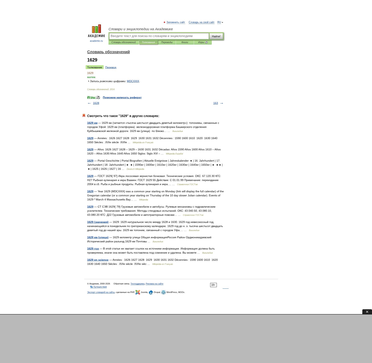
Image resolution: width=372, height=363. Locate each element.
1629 (90, 138)
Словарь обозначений (123, 42)
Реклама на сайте (154, 283)
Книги (185, 42)
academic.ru (96, 41)
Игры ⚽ (203, 42)
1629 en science (97, 259)
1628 (96, 103)
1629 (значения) (97, 222)
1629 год (93, 248)
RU (219, 22)
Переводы (167, 42)
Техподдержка (138, 283)
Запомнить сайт (176, 22)
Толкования (148, 42)
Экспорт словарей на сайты (101, 292)
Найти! (216, 36)
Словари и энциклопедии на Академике (140, 29)
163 (215, 103)
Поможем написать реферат (122, 97)
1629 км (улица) (97, 237)
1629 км (92, 122)
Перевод (110, 67)
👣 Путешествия (98, 287)
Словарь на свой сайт (201, 22)
